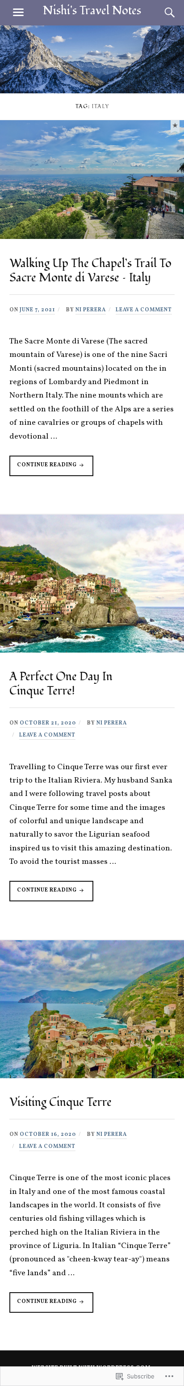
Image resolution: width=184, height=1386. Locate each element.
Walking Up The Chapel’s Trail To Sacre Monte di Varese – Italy (90, 270)
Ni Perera (90, 310)
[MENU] (18, 12)
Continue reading (43, 468)
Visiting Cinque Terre (60, 1102)
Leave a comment (144, 310)
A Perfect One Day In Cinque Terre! (61, 684)
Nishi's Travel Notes (92, 11)
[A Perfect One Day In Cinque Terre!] (92, 650)
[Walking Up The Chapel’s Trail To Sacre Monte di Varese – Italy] (175, 125)
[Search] (161, 12)
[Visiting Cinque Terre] (92, 1076)
